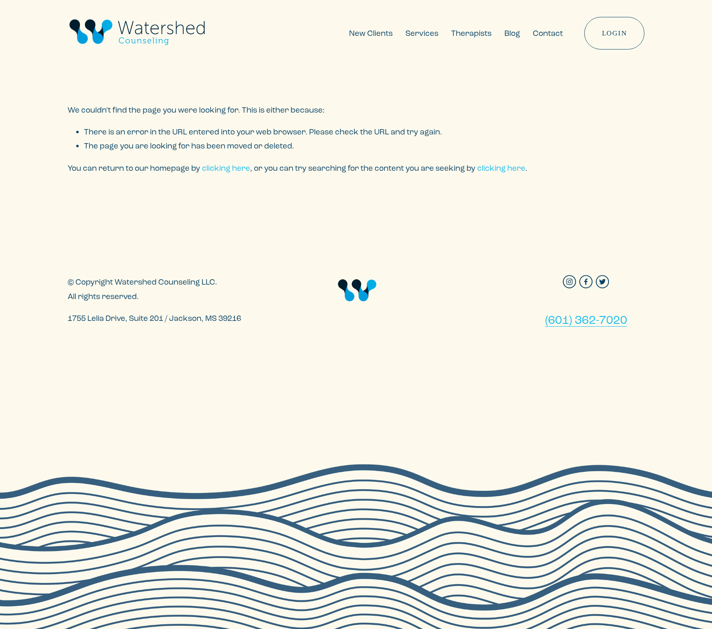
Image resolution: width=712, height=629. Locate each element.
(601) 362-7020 (586, 320)
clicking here (226, 168)
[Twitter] (602, 281)
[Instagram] (569, 281)
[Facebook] (586, 281)
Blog (512, 33)
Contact (548, 33)
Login (614, 33)
